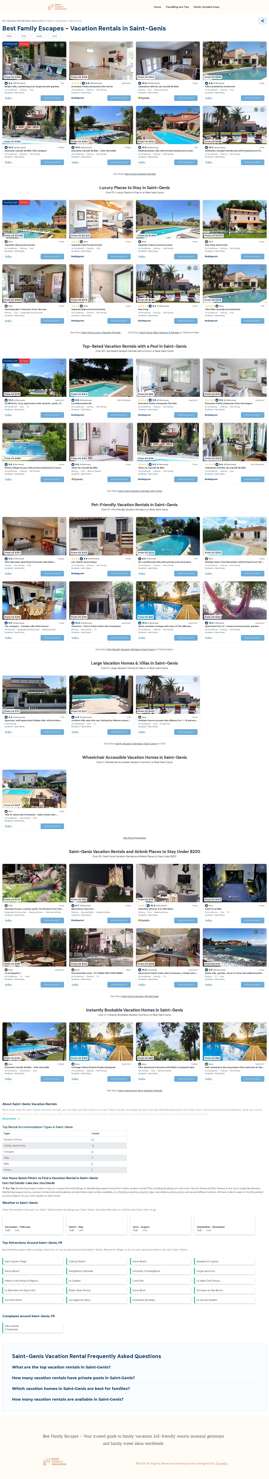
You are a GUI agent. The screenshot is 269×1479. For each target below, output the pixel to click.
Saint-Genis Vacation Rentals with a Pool (140, 491)
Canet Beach (139, 1261)
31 (93, 1139)
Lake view (32, 1183)
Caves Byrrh (139, 1290)
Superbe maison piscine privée (155, 245)
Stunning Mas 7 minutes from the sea (25, 309)
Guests (39, 36)
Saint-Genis (19, 93)
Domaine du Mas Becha (209, 1290)
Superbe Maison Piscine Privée (88, 309)
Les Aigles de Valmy (79, 1300)
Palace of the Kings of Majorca (21, 1280)
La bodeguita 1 (13, 973)
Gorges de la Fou (205, 1271)
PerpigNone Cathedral (81, 1271)
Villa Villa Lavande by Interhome (222, 309)
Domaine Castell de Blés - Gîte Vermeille (93, 150)
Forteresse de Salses (143, 1300)
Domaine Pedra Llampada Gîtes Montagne (228, 403)
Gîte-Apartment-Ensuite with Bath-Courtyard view (166, 1067)
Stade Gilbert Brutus (80, 1290)
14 (93, 1145)
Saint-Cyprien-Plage (15, 1261)
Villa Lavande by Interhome (220, 86)
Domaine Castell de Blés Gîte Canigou (26, 150)
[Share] (262, 21)
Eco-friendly (47, 1183)
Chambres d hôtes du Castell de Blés (225, 467)
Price (24, 36)
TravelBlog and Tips (177, 7)
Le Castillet (75, 1280)
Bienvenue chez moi (82, 909)
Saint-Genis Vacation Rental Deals (140, 996)
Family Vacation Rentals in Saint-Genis (135, 743)
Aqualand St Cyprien (207, 1261)
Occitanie (8, 93)
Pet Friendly (17, 1183)
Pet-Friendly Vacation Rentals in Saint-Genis (130, 649)
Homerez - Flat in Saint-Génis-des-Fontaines (96, 626)
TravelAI (221, 1463)
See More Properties (134, 838)
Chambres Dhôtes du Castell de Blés (158, 86)
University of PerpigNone (146, 1271)
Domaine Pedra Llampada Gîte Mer (157, 403)
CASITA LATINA (213, 909)
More (54, 36)
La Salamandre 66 (81, 403)
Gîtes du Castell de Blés (84, 467)
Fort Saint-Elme (13, 1300)
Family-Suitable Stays (206, 7)
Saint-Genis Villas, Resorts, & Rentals (159, 332)
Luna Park (138, 1280)
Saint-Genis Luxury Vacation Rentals (100, 332)
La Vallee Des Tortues (208, 1280)
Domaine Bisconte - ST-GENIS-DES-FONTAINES (97, 973)
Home (157, 7)
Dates (9, 36)
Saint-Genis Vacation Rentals (140, 174)
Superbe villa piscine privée (20, 245)
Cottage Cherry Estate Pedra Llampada (93, 1067)
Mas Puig (143, 309)
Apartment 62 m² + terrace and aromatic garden (232, 626)
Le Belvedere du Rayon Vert (20, 1290)
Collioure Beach (77, 1261)
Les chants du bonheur (84, 562)
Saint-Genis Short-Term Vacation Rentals (140, 1090)
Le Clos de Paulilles (206, 1300)
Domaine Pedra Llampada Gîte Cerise (92, 86)
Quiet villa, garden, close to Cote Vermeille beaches (233, 973)
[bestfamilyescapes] (57, 7)
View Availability (52, 98)
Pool (5, 1183)
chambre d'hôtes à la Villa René (155, 909)
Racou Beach (12, 1271)
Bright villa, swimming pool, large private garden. (32, 86)
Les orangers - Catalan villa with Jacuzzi (26, 626)
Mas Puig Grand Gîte (216, 245)
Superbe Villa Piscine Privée (86, 245)
